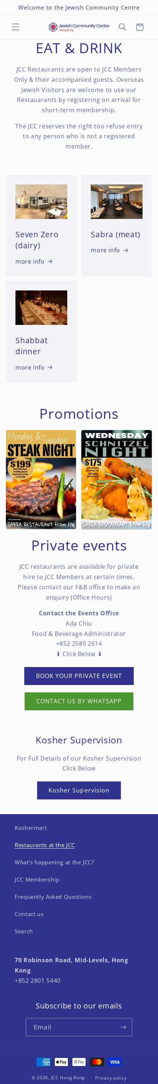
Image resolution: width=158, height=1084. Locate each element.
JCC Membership (37, 879)
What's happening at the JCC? (54, 862)
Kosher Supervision (79, 790)
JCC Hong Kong (68, 1077)
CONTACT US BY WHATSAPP (79, 701)
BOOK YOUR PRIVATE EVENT (79, 676)
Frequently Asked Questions (53, 896)
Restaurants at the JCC (45, 845)
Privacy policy (110, 1078)
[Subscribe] (123, 1027)
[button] (15, 27)
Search (24, 931)
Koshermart (31, 827)
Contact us (29, 914)
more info (30, 261)
